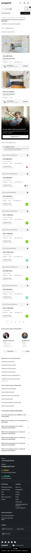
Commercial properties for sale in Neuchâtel (11, 402)
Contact (18, 494)
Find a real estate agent (7, 515)
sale (8, 17)
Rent (2, 494)
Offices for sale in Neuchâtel (7, 405)
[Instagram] (5, 542)
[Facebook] (2, 542)
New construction (6, 497)
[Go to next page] (26, 322)
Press (17, 497)
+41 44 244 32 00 (7, 460)
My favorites (6, 13)
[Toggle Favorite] (27, 37)
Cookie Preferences (15, 550)
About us (18, 487)
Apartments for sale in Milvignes (8, 371)
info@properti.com (7, 466)
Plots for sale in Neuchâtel (7, 398)
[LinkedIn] (12, 542)
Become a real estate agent (7, 519)
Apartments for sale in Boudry (7, 361)
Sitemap (3, 550)
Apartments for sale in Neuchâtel (8, 388)
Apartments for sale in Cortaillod (8, 364)
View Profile (10, 351)
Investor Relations (20, 508)
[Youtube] (15, 542)
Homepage (3, 17)
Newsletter (25, 550)
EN (20, 3)
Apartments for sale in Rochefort (8, 368)
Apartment (12, 17)
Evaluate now (14, 136)
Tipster (3, 499)
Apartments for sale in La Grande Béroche (10, 375)
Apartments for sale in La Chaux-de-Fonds (10, 378)
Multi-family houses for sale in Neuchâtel (10, 395)
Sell (2, 492)
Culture (18, 492)
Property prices (5, 489)
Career (17, 499)
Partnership (19, 501)
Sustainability (19, 489)
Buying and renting (6, 487)
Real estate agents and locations (22, 505)
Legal (8, 550)
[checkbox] (10, 24)
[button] (12, 9)
